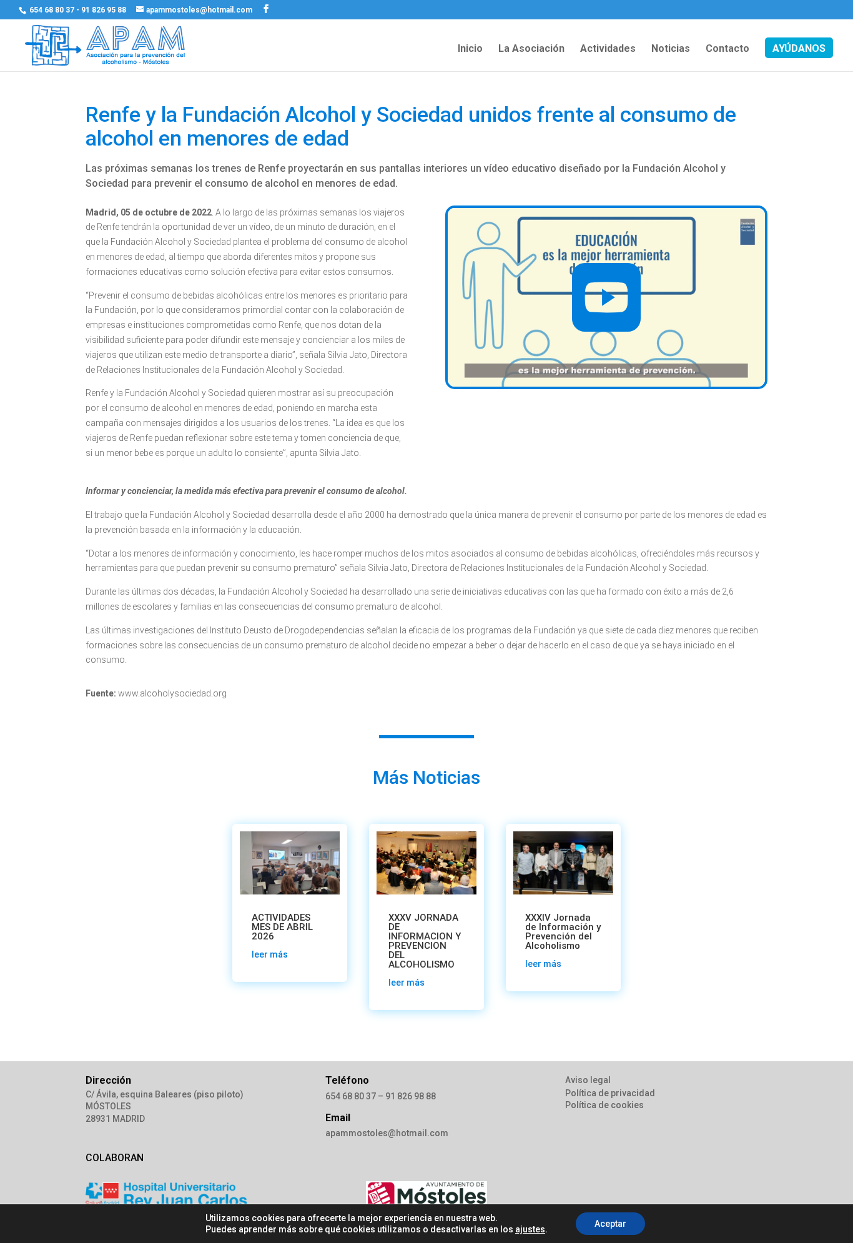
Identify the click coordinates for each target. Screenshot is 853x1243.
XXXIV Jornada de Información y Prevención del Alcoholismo (563, 931)
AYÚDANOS (799, 49)
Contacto (727, 49)
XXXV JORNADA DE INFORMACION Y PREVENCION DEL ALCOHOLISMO (424, 941)
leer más (270, 954)
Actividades (608, 49)
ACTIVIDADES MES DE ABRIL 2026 (282, 927)
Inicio (470, 49)
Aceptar (610, 1224)
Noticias (670, 49)
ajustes (530, 1229)
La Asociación (531, 49)
